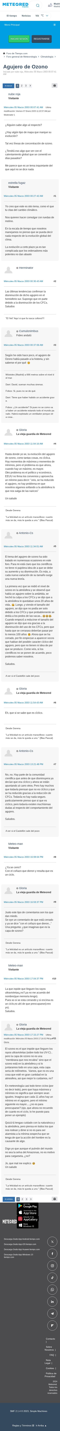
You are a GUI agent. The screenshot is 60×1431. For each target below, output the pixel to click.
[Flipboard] (52, 1325)
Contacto (50, 1338)
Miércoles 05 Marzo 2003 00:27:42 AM (23, 196)
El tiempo (12, 15)
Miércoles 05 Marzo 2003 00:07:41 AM (23, 107)
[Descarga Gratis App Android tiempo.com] (27, 1206)
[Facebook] (52, 1254)
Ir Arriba (9, 1199)
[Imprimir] (54, 85)
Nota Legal (48, 1361)
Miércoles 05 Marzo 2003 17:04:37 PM (23, 978)
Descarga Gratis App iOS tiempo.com (20, 1244)
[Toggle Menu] (55, 25)
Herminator (26, 267)
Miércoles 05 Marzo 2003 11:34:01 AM (23, 546)
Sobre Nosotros (49, 1348)
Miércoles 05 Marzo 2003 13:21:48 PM (23, 764)
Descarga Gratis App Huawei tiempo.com (22, 1249)
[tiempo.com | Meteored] (10, 1221)
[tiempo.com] (15, 5)
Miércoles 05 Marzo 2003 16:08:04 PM (23, 857)
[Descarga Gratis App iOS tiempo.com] (27, 1212)
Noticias (26, 15)
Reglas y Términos (22, 1425)
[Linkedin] (52, 1301)
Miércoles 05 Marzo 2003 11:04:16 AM (23, 443)
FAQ (52, 1355)
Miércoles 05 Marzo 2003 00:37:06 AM (23, 345)
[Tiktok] (52, 1278)
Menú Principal (12, 25)
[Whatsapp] (52, 1290)
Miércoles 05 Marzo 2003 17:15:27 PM (23, 1034)
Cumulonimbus (28, 331)
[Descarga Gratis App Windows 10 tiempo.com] (27, 1225)
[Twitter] (52, 1242)
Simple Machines (38, 1411)
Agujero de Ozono (25, 67)
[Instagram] (52, 1266)
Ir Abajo (8, 86)
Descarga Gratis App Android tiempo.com (22, 1239)
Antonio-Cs (26, 533)
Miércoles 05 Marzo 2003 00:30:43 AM (23, 281)
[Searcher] (38, 5)
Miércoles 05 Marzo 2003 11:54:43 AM (23, 702)
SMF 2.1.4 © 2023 (19, 1411)
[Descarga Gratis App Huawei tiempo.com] (28, 1218)
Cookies (50, 1368)
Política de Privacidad (50, 1375)
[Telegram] (52, 1313)
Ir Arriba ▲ (41, 1425)
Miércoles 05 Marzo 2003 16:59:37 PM (23, 902)
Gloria (23, 430)
